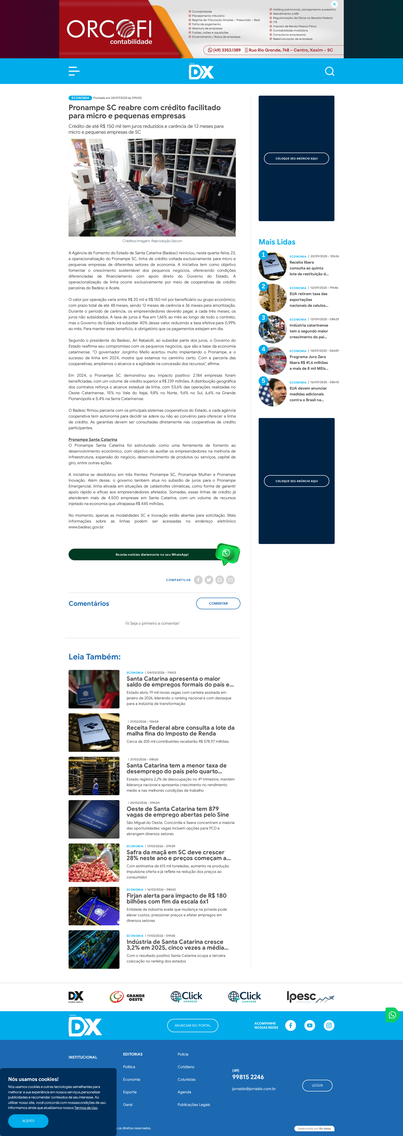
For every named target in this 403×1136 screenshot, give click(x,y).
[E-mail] (230, 579)
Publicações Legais (194, 1104)
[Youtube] (309, 1025)
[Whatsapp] (219, 579)
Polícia (183, 1054)
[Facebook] (198, 579)
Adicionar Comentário (218, 606)
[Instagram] (329, 1025)
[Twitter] (209, 579)
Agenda (184, 1092)
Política (129, 1067)
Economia (80, 98)
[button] (74, 71)
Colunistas (187, 1079)
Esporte (130, 1092)
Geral (127, 1104)
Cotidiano (186, 1067)
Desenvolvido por (314, 1128)
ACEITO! (28, 1121)
